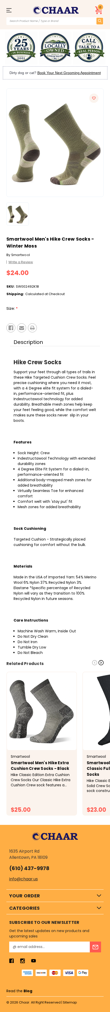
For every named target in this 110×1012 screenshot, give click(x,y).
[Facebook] (10, 327)
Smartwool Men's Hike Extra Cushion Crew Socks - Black (40, 765)
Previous (94, 662)
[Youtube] (33, 961)
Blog (28, 990)
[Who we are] (21, 48)
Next (101, 662)
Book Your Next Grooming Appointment (69, 73)
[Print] (32, 327)
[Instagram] (22, 961)
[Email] (21, 327)
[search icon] (99, 21)
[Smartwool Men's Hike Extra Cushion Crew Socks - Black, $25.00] (42, 711)
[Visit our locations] (55, 48)
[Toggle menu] (13, 10)
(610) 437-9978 (29, 868)
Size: (12, 308)
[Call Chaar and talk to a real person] (89, 48)
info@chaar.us (23, 879)
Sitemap (70, 1002)
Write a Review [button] (20, 262)
